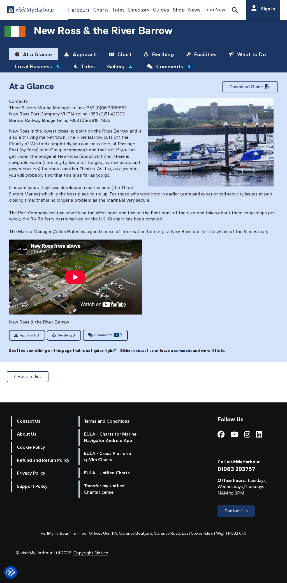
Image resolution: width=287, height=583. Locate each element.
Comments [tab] (172, 66)
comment (183, 350)
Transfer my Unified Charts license (104, 489)
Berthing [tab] (162, 54)
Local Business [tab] (37, 66)
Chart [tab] (123, 54)
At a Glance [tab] (37, 54)
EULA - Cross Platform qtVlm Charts (107, 456)
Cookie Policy (31, 447)
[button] (79, 10)
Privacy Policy (31, 473)
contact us (143, 350)
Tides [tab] (87, 66)
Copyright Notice (90, 552)
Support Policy (32, 486)
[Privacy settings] (10, 572)
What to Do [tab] (251, 54)
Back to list (32, 376)
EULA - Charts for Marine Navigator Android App (110, 437)
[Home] (30, 10)
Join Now (214, 9)
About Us (26, 434)
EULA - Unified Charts (107, 472)
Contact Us (28, 421)
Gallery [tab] (119, 66)
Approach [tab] (84, 54)
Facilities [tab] (204, 54)
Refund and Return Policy (43, 460)
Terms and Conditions (106, 421)
